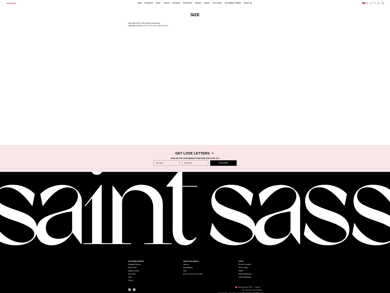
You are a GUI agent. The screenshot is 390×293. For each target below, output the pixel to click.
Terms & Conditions (244, 264)
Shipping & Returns (134, 264)
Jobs (184, 271)
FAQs (130, 277)
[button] (166, 3)
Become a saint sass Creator (193, 274)
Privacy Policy (243, 267)
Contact (130, 280)
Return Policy (132, 267)
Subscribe (223, 163)
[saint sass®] (11, 3)
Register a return (133, 271)
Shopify (260, 290)
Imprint (240, 271)
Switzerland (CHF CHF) (245, 287)
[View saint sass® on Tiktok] (134, 289)
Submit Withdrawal (244, 277)
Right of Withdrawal (244, 274)
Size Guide (131, 274)
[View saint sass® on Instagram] (129, 289)
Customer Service (136, 261)
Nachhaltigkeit (188, 267)
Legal (241, 261)
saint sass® (248, 290)
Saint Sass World (191, 261)
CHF (366, 3)
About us (186, 264)
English (257, 287)
